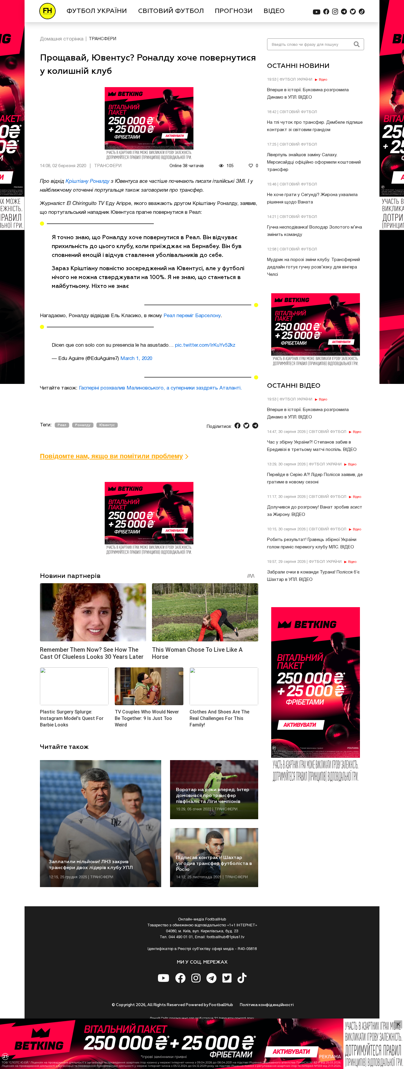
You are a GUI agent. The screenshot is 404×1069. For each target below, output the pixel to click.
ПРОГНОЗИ (234, 11)
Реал (62, 425)
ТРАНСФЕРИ (102, 39)
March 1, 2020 (136, 358)
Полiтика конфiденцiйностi (267, 1005)
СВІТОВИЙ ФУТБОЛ (171, 11)
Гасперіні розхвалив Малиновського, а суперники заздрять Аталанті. (160, 388)
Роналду (83, 425)
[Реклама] (202, 1044)
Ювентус (107, 425)
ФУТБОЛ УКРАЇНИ (97, 11)
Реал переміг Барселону (192, 316)
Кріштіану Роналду (87, 181)
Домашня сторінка (61, 39)
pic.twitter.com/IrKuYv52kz (205, 345)
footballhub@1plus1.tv (226, 937)
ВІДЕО (274, 11)
